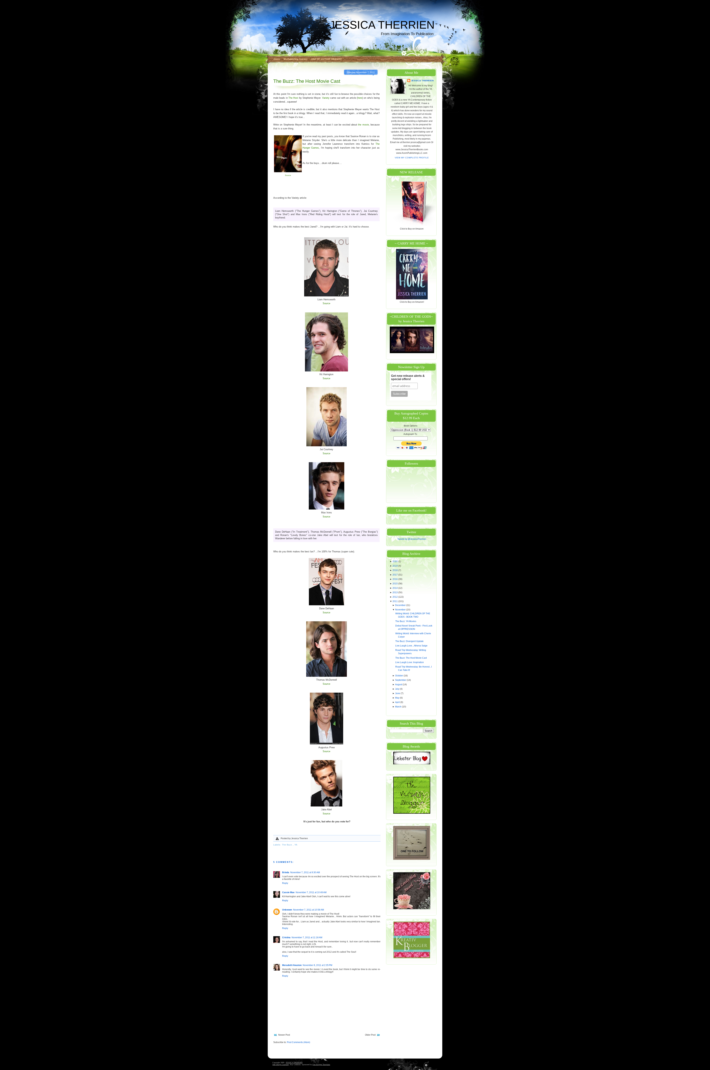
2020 (395, 561)
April (397, 702)
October (399, 675)
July (397, 689)
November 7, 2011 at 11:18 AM (307, 937)
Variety (325, 97)
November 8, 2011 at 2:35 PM (317, 965)
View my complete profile (412, 158)
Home (277, 59)
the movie (363, 124)
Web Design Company (280, 1065)
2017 (395, 574)
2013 (395, 592)
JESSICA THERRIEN (382, 25)
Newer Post (284, 1035)
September (401, 680)
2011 (395, 601)
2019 (395, 566)
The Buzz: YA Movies (405, 621)
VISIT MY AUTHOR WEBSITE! (326, 59)
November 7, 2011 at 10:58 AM (308, 909)
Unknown (287, 909)
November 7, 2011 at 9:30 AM (305, 872)
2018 (395, 570)
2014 (395, 588)
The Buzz (287, 845)
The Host (293, 97)
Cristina (286, 937)
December (400, 605)
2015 (395, 583)
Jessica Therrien (422, 80)
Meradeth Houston (292, 965)
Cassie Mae (288, 892)
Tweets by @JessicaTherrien (411, 539)
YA (296, 845)
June (398, 693)
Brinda (285, 872)
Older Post (370, 1035)
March (398, 706)
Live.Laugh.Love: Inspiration (409, 662)
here (360, 97)
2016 (395, 579)
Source (288, 175)
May (397, 698)
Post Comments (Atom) (298, 1042)
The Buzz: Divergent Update (409, 641)
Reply (285, 883)
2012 (395, 597)
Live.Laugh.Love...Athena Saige (411, 645)
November (400, 609)
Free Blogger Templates (321, 1065)
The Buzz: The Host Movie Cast (306, 81)
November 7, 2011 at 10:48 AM (311, 892)
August (399, 684)
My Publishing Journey (295, 59)
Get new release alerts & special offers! (408, 377)
